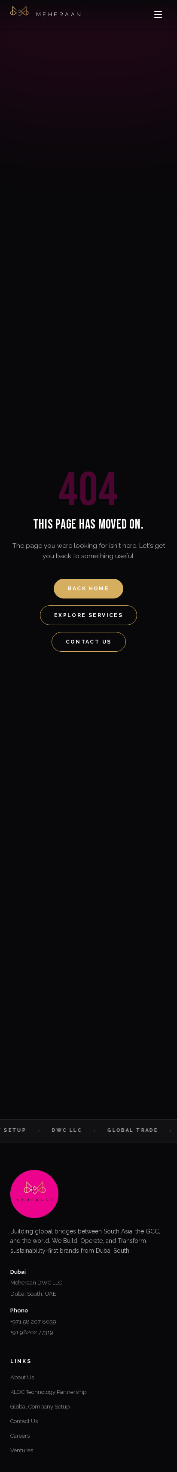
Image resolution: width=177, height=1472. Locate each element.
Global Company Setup (40, 1406)
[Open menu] (158, 14)
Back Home (89, 589)
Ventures (21, 1450)
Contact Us (89, 642)
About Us (22, 1377)
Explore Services (88, 615)
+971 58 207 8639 (33, 1321)
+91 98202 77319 (31, 1332)
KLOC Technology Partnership (48, 1392)
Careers (20, 1436)
